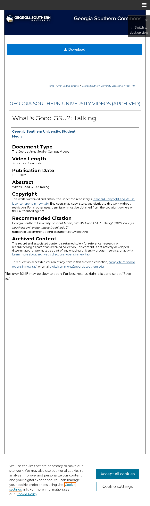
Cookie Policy (27, 494)
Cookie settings (118, 486)
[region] (75, 480)
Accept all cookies (117, 474)
